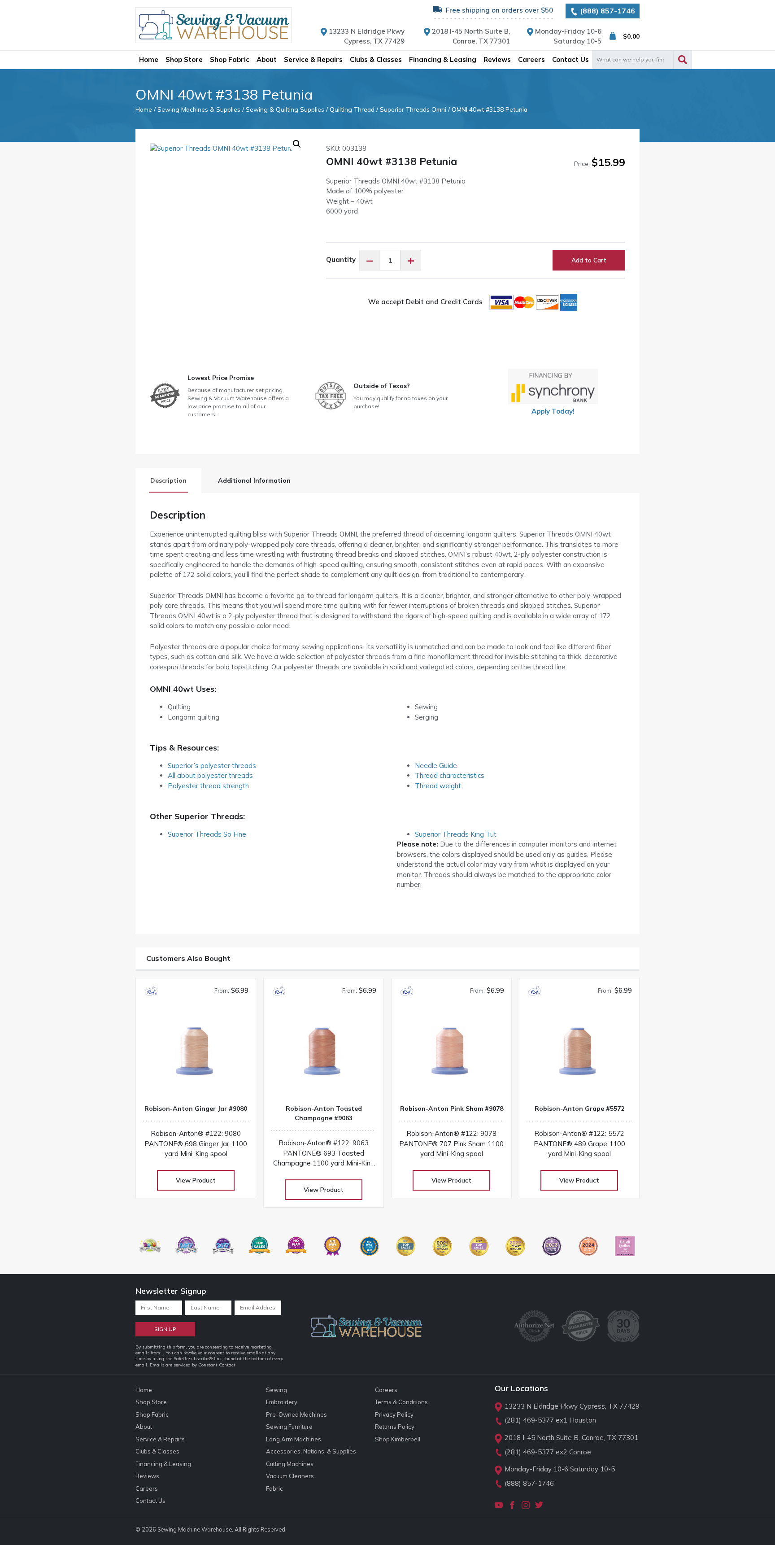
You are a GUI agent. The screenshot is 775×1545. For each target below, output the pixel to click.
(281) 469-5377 (529, 1420)
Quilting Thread (352, 109)
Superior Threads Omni (413, 109)
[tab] (168, 480)
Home (143, 109)
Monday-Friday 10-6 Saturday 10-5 (560, 1469)
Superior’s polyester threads (212, 765)
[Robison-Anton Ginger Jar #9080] (195, 1055)
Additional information (254, 480)
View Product (196, 1180)
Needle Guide (436, 765)
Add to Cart (588, 260)
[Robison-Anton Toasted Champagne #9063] (323, 1055)
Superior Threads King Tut (455, 834)
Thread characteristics (449, 775)
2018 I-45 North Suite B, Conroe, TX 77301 (571, 1437)
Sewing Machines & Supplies (198, 109)
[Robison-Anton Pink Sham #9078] (451, 1055)
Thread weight (438, 785)
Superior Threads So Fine (207, 834)
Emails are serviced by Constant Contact (192, 1365)
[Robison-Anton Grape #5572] (579, 1055)
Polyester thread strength (208, 785)
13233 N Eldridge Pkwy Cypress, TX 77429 (572, 1406)
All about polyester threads (210, 775)
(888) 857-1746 (606, 10)
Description (168, 480)
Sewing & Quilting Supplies (285, 109)
